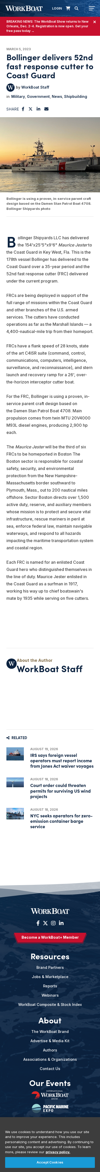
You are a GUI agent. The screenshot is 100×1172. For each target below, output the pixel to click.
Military (18, 96)
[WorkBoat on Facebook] (38, 923)
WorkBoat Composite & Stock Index (50, 1004)
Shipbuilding (75, 96)
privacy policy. (58, 1152)
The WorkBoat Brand (50, 1031)
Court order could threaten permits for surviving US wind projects (60, 790)
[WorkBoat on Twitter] (45, 923)
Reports (50, 986)
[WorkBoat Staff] (10, 87)
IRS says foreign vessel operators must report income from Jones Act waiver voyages (62, 760)
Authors (50, 1050)
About (50, 1020)
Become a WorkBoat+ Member (50, 937)
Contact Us (50, 1068)
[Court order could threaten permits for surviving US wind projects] (15, 782)
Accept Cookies (50, 1162)
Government (38, 96)
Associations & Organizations (50, 1059)
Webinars (50, 995)
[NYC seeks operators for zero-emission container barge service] (15, 813)
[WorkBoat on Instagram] (53, 923)
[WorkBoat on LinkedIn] (61, 923)
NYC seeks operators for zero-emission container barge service (61, 820)
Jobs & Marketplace (50, 976)
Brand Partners (50, 967)
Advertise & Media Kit (50, 1041)
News (57, 96)
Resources (50, 956)
